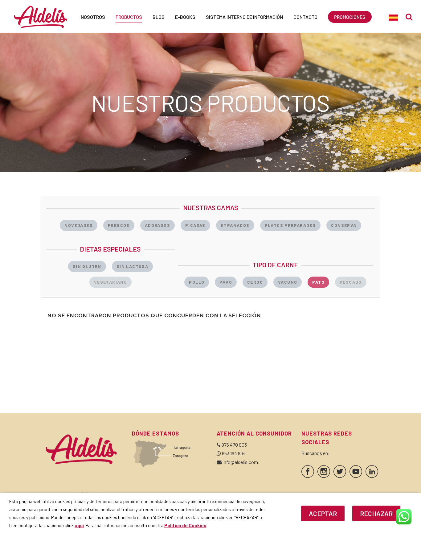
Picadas (195, 225)
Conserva (343, 225)
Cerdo (255, 282)
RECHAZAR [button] (376, 513)
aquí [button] (79, 525)
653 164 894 (234, 453)
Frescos (119, 225)
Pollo (196, 282)
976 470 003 (234, 445)
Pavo (225, 282)
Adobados (157, 225)
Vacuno (287, 282)
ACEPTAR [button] (323, 513)
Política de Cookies (185, 525)
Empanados (235, 225)
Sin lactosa (132, 266)
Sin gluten (87, 266)
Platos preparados (290, 225)
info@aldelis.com (240, 462)
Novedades (78, 225)
